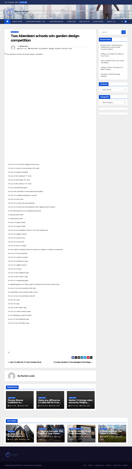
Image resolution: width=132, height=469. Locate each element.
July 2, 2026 (13, 439)
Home (84, 465)
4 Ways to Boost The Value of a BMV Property (111, 433)
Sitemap (125, 465)
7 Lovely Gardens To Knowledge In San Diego (72, 362)
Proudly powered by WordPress (13, 465)
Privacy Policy (117, 465)
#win (70, 48)
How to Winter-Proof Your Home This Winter (80, 433)
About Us (111, 21)
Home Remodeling (56, 21)
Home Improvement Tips (35, 21)
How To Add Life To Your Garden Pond (25, 362)
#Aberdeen (34, 48)
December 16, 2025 (108, 436)
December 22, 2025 (46, 436)
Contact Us (108, 465)
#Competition (43, 48)
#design (51, 48)
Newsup (30, 465)
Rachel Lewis (24, 46)
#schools (65, 48)
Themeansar (38, 465)
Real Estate (84, 21)
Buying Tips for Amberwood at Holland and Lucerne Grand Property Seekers (111, 47)
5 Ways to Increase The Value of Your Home (50, 432)
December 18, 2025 (77, 436)
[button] (122, 21)
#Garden (58, 48)
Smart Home (17, 21)
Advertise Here (99, 465)
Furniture (71, 21)
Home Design (98, 21)
